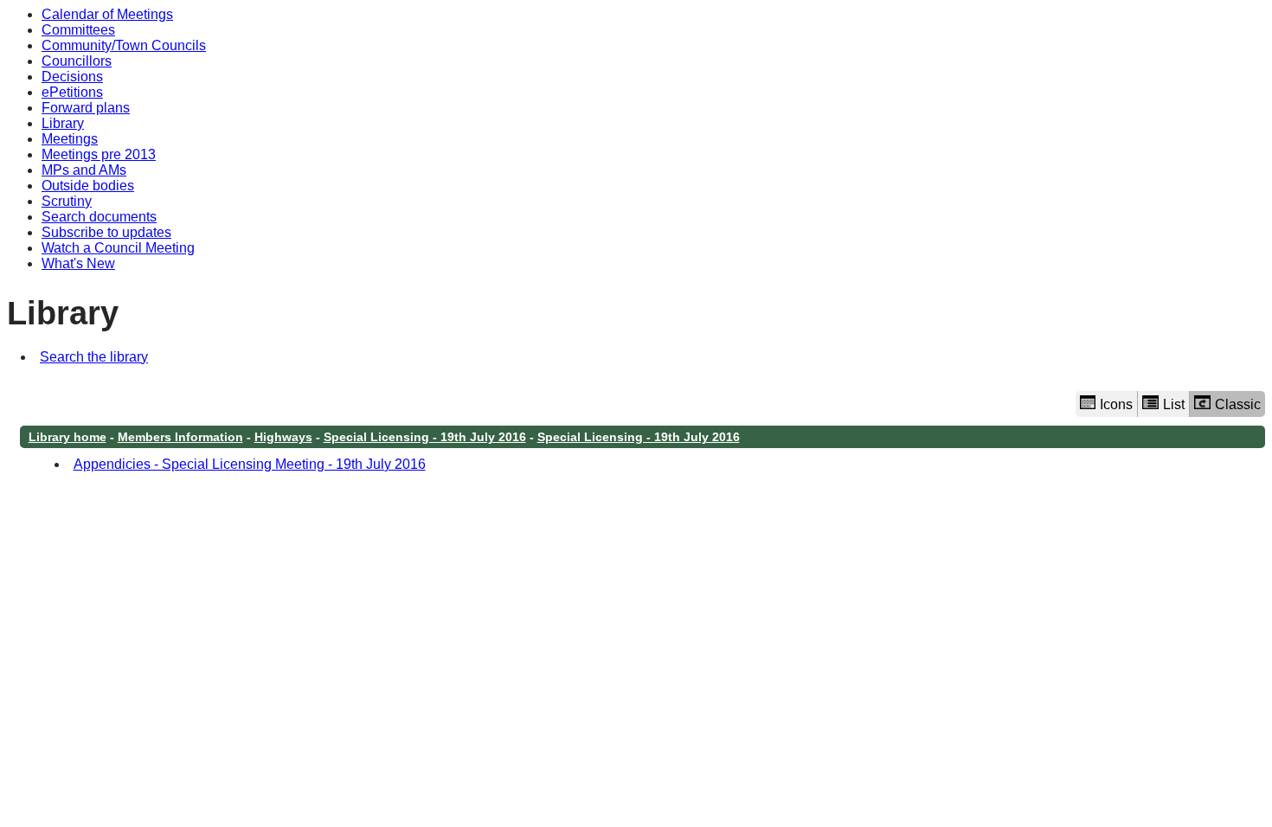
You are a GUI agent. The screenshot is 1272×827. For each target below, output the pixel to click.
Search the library (94, 356)
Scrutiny (67, 201)
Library (63, 123)
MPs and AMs (84, 170)
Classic (1238, 404)
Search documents (99, 216)
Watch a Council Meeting (118, 247)
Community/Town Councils (124, 45)
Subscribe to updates (106, 232)
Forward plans (86, 107)
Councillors (77, 61)
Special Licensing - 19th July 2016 (425, 437)
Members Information (180, 437)
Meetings (70, 138)
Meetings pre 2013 (99, 154)
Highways (283, 437)
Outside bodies (88, 185)
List (1174, 404)
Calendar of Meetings (107, 14)
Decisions (72, 76)
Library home (67, 437)
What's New (78, 263)
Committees (78, 29)
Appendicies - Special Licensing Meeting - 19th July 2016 (250, 464)
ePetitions (72, 92)
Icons (1116, 404)
